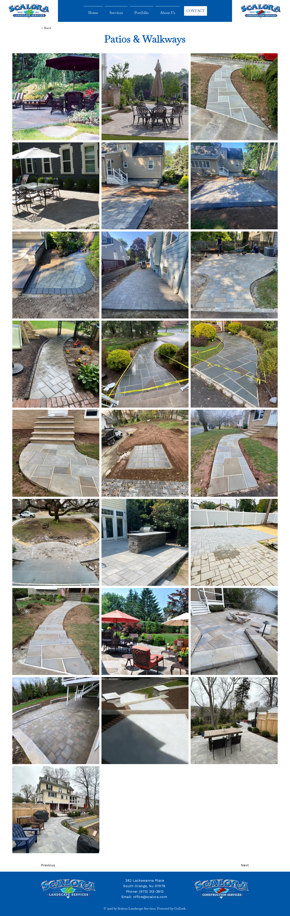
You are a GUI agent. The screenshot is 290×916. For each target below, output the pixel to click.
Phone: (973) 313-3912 (145, 891)
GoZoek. (180, 908)
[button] (55, 28)
